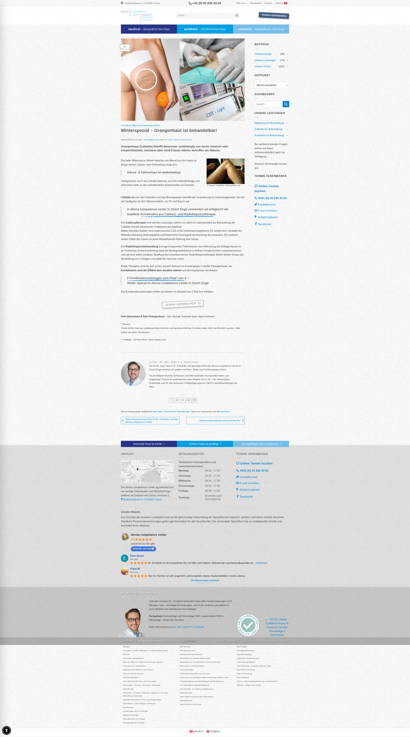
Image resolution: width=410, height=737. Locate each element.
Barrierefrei (232, 641)
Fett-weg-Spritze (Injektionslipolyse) (194, 685)
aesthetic (205, 29)
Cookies (219, 641)
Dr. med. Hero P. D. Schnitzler (189, 627)
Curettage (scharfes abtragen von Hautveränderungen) (145, 650)
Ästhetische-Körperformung (191, 654)
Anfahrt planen (267, 217)
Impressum (271, 641)
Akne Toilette (242, 647)
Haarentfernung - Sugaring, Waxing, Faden (254, 666)
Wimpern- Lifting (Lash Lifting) (249, 685)
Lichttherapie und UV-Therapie (135, 711)
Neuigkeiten (255, 3)
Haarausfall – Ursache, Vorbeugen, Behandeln (141, 685)
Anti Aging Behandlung (246, 650)
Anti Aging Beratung (188, 650)
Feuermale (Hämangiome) (133, 658)
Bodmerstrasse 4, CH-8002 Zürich (142, 3)
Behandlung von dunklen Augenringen (195, 658)
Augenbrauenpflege (244, 654)
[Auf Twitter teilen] (177, 400)
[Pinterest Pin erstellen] (188, 400)
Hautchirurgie (128, 689)
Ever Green (137, 555)
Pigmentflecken (186, 700)
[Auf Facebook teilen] (171, 400)
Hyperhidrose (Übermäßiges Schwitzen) (139, 703)
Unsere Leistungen (265, 60)
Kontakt (268, 3)
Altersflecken (185, 647)
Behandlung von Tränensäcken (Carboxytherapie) (200, 662)
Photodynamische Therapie (134, 719)
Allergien (126, 647)
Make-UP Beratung (244, 674)
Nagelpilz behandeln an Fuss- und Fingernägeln (142, 700)
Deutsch (279, 3)
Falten (124, 125)
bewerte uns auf (142, 548)
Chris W (135, 568)
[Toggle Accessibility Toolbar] (6, 730)
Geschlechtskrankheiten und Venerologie (139, 681)
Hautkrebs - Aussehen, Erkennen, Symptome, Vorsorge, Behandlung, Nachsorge (145, 694)
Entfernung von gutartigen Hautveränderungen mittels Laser (204, 677)
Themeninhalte (263, 54)
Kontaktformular (267, 204)
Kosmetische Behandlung (269, 135)
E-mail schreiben (267, 210)
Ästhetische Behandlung (268, 129)
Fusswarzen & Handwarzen (134, 666)
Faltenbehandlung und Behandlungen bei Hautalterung (201, 681)
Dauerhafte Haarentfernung (248, 658)
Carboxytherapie (186, 670)
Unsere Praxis (262, 66)
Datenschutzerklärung (252, 641)
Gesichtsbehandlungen (246, 662)
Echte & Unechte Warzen (133, 674)
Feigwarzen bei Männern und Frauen (138, 670)
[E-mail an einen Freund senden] (183, 400)
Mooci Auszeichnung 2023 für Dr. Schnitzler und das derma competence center (151, 420)
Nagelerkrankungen (131, 715)
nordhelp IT (191, 641)
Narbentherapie (186, 693)
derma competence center (149, 534)
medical (149, 29)
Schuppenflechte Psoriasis (134, 723)
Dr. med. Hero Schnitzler (178, 140)
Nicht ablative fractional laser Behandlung (196, 697)
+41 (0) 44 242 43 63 (206, 3)
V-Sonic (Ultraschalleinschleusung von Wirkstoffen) (257, 681)
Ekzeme (126, 654)
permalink (225, 411)
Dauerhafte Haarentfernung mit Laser (195, 674)
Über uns (240, 3)
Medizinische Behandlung (269, 123)
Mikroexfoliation (243, 677)
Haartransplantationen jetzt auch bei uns (219, 420)
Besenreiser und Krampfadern (192, 666)
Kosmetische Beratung (246, 670)
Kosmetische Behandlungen (144, 125)
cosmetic (261, 29)
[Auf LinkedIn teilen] (194, 400)
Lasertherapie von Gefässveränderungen (196, 689)
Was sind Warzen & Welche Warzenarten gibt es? (143, 662)
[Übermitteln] (237, 15)
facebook (264, 224)
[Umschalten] (287, 54)
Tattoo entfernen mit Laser (190, 704)
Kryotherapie (128, 707)
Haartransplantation (131, 677)
